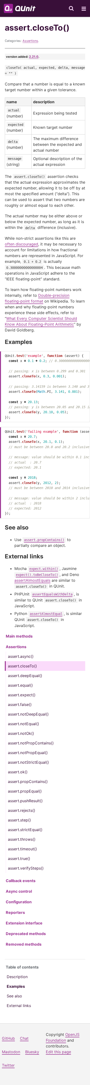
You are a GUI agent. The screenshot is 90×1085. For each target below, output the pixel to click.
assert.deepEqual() (25, 675)
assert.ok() (18, 771)
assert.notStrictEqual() (28, 762)
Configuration (19, 901)
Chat (24, 1038)
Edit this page (58, 1051)
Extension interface (24, 923)
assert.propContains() (28, 781)
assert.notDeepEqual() (28, 714)
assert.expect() (22, 694)
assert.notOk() (21, 733)
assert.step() (19, 820)
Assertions (30, 41)
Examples (16, 986)
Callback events (21, 880)
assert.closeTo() (22, 666)
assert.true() (19, 858)
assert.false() (20, 704)
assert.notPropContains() (31, 743)
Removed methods (24, 944)
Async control (19, 891)
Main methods (19, 636)
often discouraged (21, 244)
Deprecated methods (26, 933)
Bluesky (32, 1051)
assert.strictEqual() (25, 829)
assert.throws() (22, 839)
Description (17, 976)
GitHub (8, 1038)
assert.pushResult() (25, 800)
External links (19, 1005)
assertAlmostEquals (32, 580)
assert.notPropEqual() (28, 752)
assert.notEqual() (23, 723)
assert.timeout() (22, 848)
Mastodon (11, 1051)
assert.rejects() (21, 810)
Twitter (8, 1065)
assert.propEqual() (25, 791)
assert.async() (21, 656)
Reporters (15, 912)
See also (14, 996)
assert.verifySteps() (26, 868)
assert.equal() (20, 685)
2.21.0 (33, 56)
